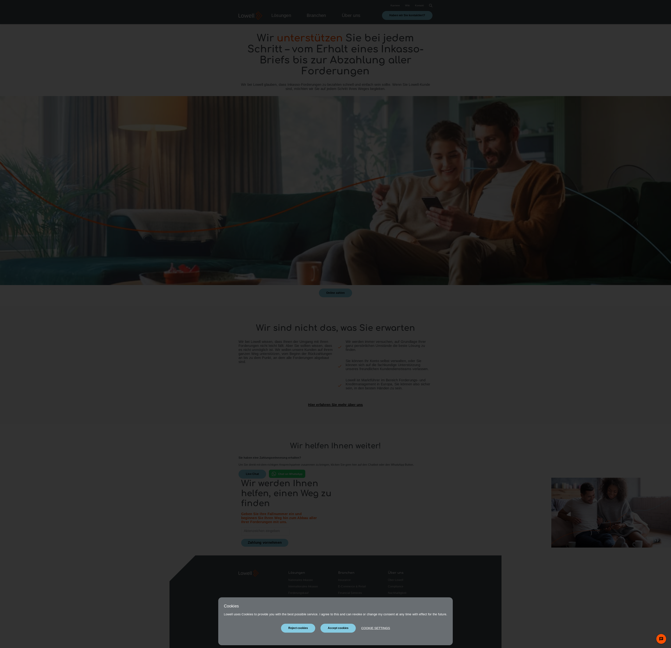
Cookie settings (375, 628)
